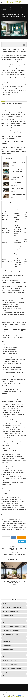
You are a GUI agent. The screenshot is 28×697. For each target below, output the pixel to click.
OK (19, 695)
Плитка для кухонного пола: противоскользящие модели (18, 164)
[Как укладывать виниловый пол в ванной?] (6, 196)
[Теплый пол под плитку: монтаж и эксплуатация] (6, 177)
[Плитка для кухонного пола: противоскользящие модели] (6, 164)
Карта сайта (14, 691)
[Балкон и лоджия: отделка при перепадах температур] (14, 570)
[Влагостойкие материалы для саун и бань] (6, 190)
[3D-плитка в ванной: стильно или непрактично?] (6, 184)
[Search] (26, 2)
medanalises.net (20, 696)
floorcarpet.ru (11, 696)
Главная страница (5, 7)
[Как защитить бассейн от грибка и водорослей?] (6, 171)
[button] (2, 575)
